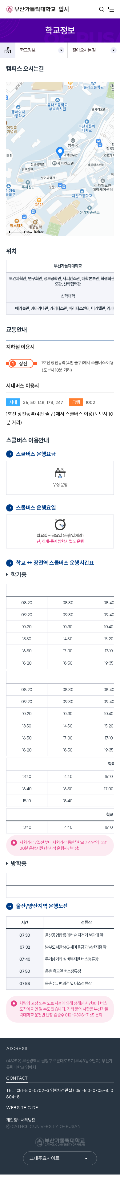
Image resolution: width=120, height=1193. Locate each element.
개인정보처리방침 (20, 1120)
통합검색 (101, 9)
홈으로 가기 (7, 50)
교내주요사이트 (45, 1158)
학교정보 (27, 50)
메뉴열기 (111, 9)
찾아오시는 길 (84, 50)
